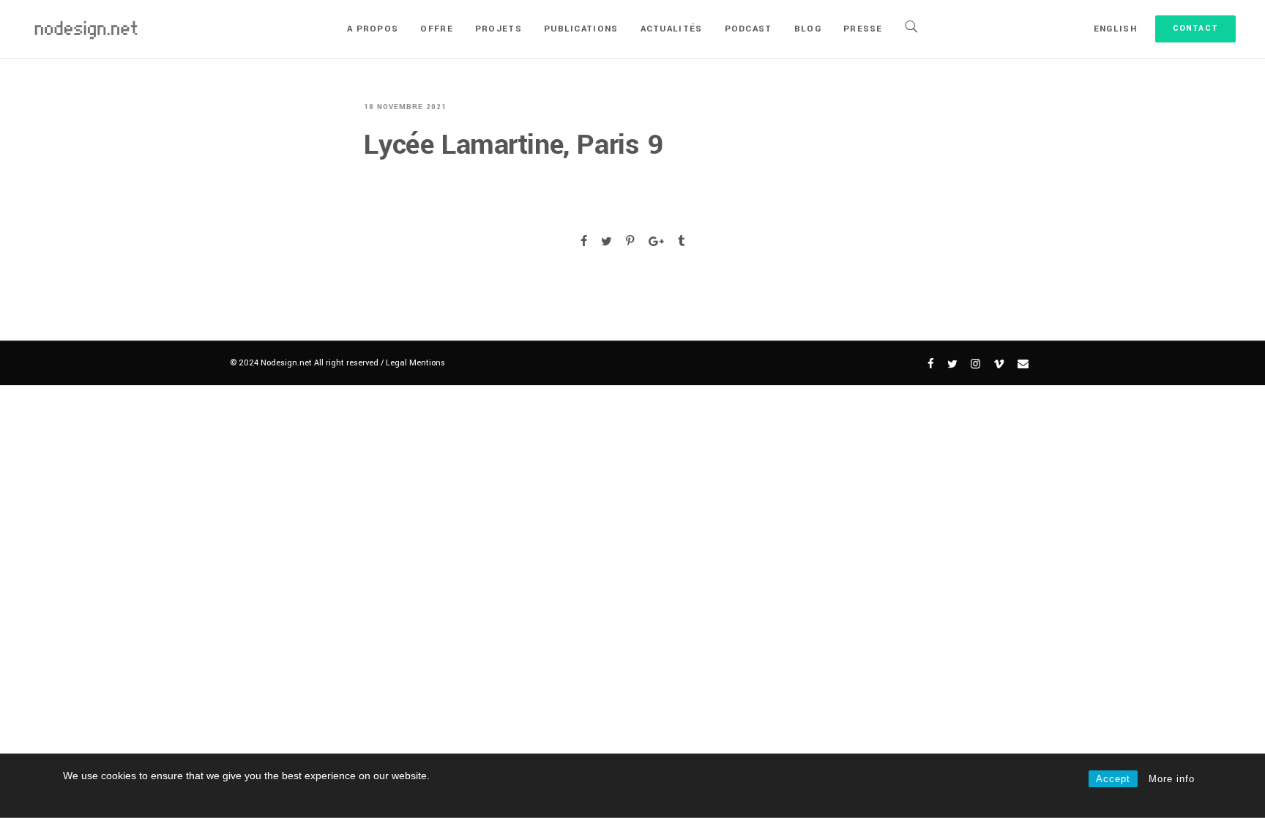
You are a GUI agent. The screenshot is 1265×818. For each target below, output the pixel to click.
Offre (436, 29)
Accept (1113, 778)
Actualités (672, 29)
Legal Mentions (415, 362)
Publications (581, 29)
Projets (498, 29)
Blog (807, 29)
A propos (372, 29)
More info (1172, 778)
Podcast (748, 29)
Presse (863, 29)
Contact (1195, 28)
